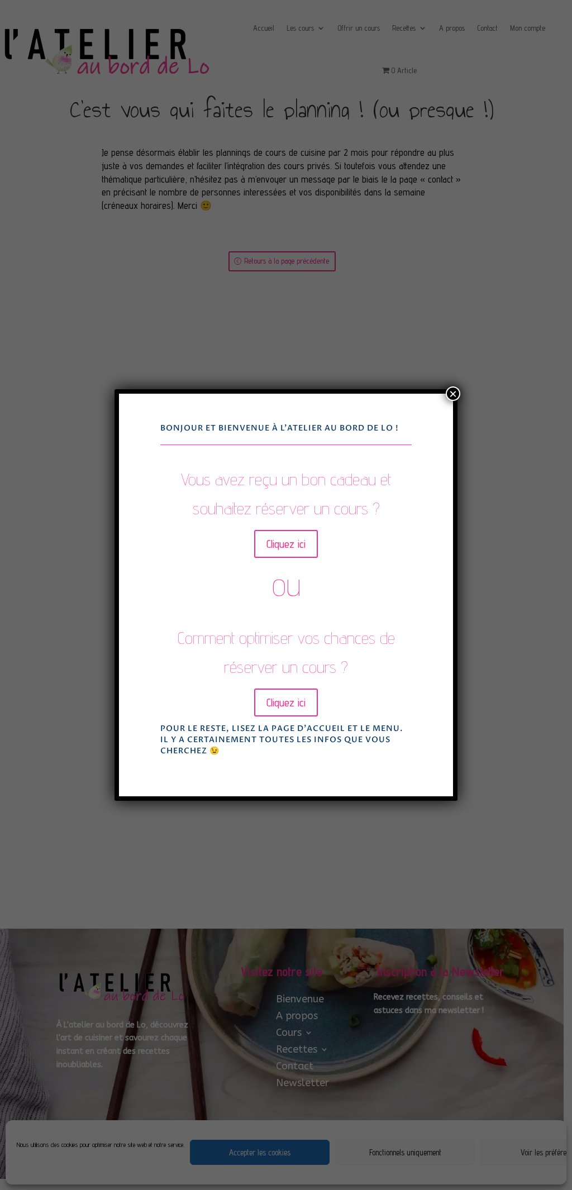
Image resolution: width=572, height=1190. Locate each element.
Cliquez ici (286, 544)
